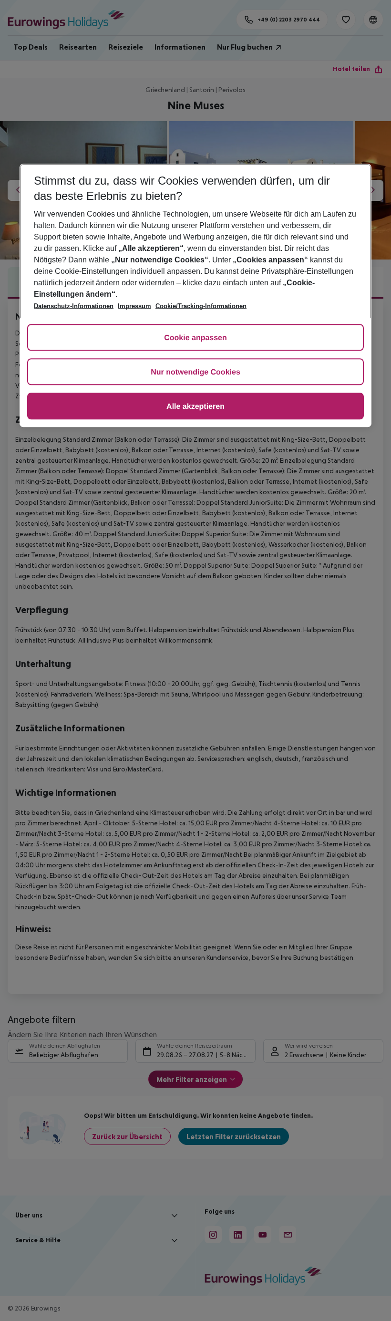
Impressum (134, 306)
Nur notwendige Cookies (195, 373)
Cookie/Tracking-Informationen (201, 306)
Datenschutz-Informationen (73, 306)
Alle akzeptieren (195, 407)
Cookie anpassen (195, 338)
